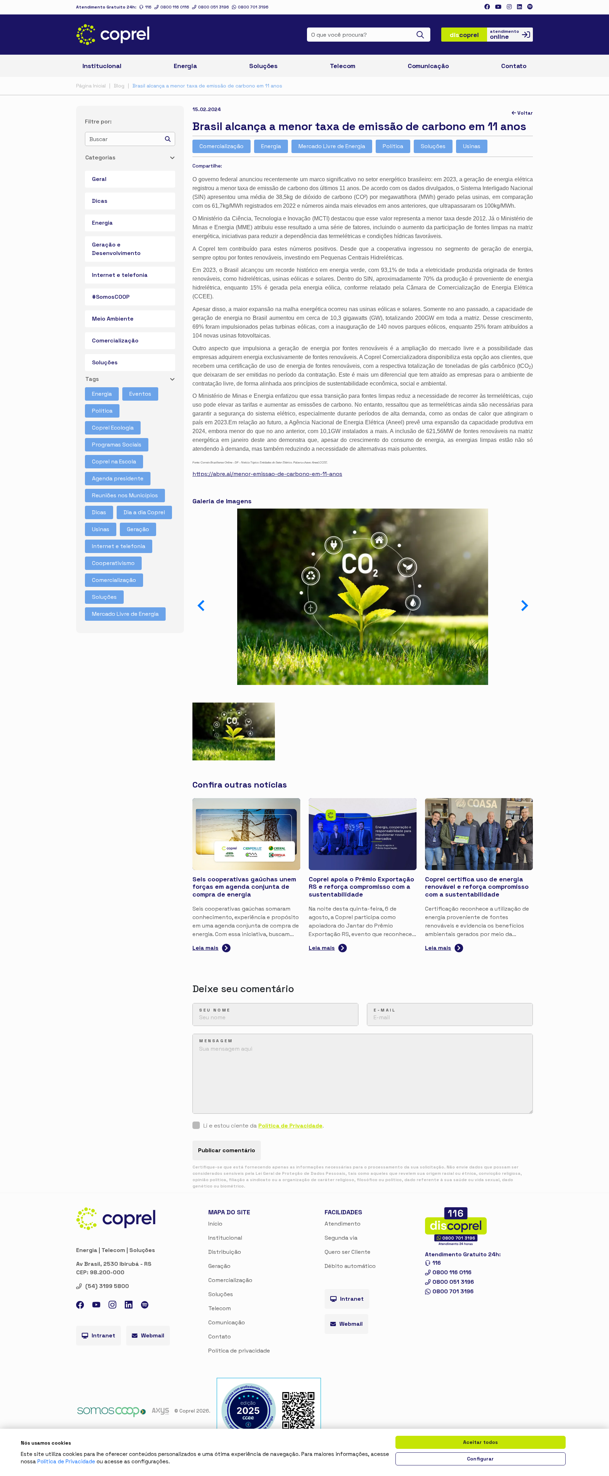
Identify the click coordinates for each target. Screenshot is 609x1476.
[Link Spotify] (530, 7)
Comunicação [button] (428, 66)
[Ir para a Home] (113, 34)
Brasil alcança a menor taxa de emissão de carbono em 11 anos (207, 86)
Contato (219, 1336)
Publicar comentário (226, 1150)
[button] (524, 605)
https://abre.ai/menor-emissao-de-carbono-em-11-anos (267, 474)
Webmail (152, 1335)
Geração (138, 529)
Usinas (100, 529)
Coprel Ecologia (113, 427)
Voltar (524, 113)
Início (215, 1223)
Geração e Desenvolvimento (116, 249)
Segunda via (341, 1237)
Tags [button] (92, 379)
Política (102, 410)
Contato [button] (514, 66)
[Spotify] (144, 1306)
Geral (99, 179)
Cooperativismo (113, 563)
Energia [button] (185, 66)
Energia (102, 222)
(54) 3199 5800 (107, 1286)
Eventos (140, 393)
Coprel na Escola (114, 461)
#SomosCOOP (111, 296)
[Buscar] (422, 35)
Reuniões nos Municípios (125, 495)
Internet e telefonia (120, 275)
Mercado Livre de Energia (125, 614)
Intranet (103, 1335)
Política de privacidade (239, 1350)
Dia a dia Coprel (144, 512)
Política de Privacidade (290, 1125)
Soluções (105, 362)
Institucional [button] (102, 66)
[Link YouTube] (96, 1306)
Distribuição (224, 1252)
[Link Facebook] (487, 7)
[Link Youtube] (498, 7)
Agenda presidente (117, 478)
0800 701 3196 (253, 7)
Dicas (99, 201)
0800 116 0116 (174, 7)
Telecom (342, 66)
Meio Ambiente (113, 318)
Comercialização (115, 340)
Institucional (225, 1237)
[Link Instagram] (509, 7)
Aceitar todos (480, 1442)
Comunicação (226, 1322)
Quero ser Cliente (347, 1252)
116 (148, 7)
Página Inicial (91, 86)
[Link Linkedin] (519, 7)
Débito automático (350, 1266)
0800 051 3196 (213, 7)
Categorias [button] (100, 157)
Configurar (480, 1459)
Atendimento (343, 1223)
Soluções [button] (263, 66)
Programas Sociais (116, 444)
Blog (119, 86)
